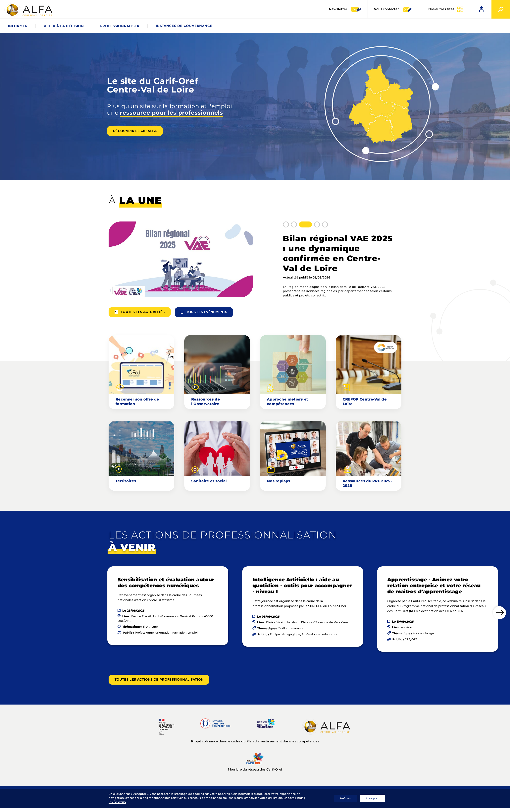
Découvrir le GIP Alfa (135, 131)
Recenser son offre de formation (137, 401)
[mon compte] (481, 9)
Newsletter (338, 9)
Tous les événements (206, 312)
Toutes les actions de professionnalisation (159, 679)
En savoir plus (293, 798)
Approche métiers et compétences (287, 401)
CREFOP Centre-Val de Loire (365, 401)
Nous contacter (386, 9)
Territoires (126, 481)
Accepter (372, 798)
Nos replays (278, 481)
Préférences (117, 801)
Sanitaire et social (209, 481)
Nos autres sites (441, 9)
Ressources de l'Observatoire (205, 401)
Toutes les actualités (143, 312)
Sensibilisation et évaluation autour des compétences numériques (166, 583)
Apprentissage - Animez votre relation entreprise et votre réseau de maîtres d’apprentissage (434, 585)
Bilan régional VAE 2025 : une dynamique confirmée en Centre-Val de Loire (338, 253)
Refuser (345, 798)
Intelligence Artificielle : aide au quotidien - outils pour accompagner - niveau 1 (302, 585)
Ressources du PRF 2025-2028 (367, 483)
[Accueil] (29, 10)
